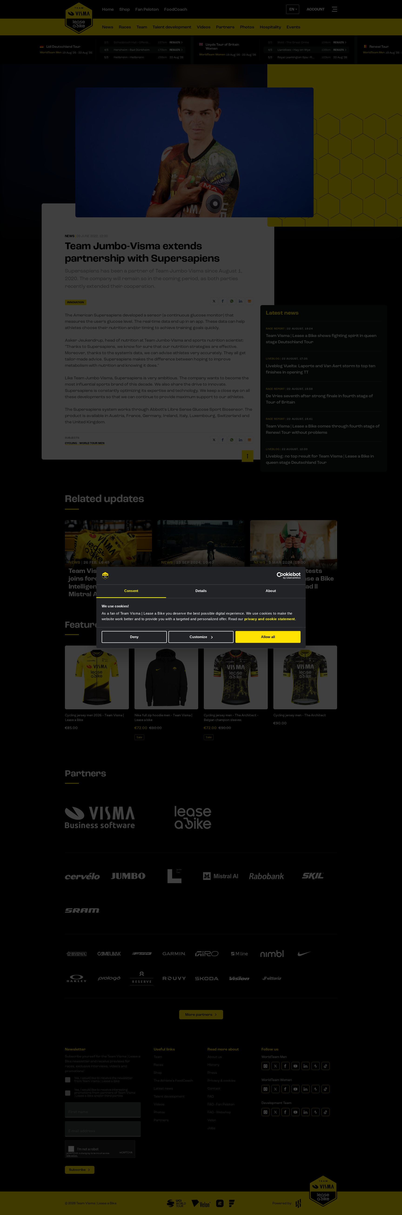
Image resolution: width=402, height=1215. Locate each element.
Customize (198, 637)
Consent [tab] (131, 591)
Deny (134, 637)
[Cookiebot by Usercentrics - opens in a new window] (280, 575)
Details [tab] (201, 591)
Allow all (268, 637)
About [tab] (271, 591)
